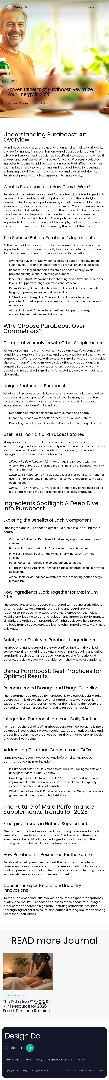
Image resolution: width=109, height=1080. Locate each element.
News (29, 1059)
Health (13, 81)
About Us (71, 1070)
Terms (92, 1070)
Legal (100, 1070)
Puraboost (37, 151)
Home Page (13, 1059)
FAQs (40, 1059)
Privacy (82, 1070)
